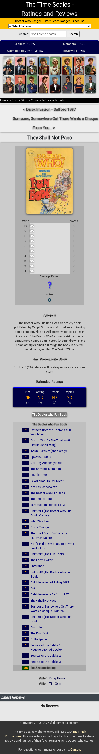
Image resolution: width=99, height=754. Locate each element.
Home (4, 100)
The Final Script (41, 633)
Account (78, 21)
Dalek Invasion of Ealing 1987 (50, 582)
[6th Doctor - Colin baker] (67, 65)
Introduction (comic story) (48, 504)
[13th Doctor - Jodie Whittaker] (78, 83)
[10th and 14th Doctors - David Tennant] (32, 83)
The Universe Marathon (46, 469)
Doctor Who (19, 100)
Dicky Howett (58, 678)
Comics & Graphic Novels (48, 100)
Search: (24, 34)
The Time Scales (47, 4)
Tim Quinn (56, 683)
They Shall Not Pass (43, 600)
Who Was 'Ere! (40, 521)
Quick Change (40, 527)
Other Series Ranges (57, 21)
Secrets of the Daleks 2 (46, 655)
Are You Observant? (44, 487)
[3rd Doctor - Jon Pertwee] (32, 65)
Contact (75, 749)
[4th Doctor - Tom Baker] (43, 65)
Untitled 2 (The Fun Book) (47, 554)
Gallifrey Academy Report (47, 463)
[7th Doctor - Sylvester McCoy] (78, 65)
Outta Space (39, 639)
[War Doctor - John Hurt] (8, 83)
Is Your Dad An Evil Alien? (47, 481)
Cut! (33, 588)
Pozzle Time (39, 474)
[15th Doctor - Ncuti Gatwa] (90, 83)
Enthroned (37, 566)
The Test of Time (41, 499)
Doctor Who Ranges (28, 21)
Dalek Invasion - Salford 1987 (50, 594)
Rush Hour (37, 627)
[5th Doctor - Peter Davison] (55, 65)
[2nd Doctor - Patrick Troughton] (20, 65)
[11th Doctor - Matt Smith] (43, 83)
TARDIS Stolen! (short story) (49, 451)
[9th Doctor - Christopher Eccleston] (20, 83)
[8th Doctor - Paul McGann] (90, 65)
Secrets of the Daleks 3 (46, 661)
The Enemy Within (42, 560)
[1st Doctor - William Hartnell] (8, 65)
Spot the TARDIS (41, 457)
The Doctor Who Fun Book (49, 414)
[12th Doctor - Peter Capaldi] (55, 83)
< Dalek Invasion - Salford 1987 (49, 109)
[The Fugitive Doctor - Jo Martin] (67, 83)
